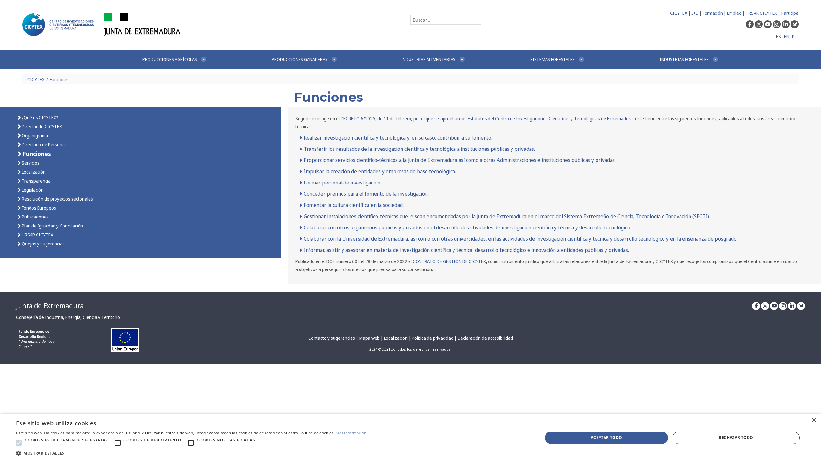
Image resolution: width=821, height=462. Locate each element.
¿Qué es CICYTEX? (39, 118)
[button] (19, 442)
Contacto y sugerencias (331, 338)
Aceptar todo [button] (606, 437)
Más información (351, 433)
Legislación (32, 190)
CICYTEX (678, 13)
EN (786, 36)
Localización (33, 172)
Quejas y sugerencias (43, 244)
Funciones (60, 79)
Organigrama (34, 136)
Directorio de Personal (43, 144)
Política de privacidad (432, 338)
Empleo (734, 13)
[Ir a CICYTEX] (59, 24)
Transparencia (36, 181)
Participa (790, 13)
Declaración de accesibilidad (485, 338)
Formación (713, 13)
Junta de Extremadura (50, 305)
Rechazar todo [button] (736, 437)
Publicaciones (35, 217)
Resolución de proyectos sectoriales (57, 199)
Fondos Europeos (38, 208)
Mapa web (369, 338)
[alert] (410, 438)
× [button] (813, 420)
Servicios (30, 163)
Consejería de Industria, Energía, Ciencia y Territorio (68, 317)
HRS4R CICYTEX (761, 13)
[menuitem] (200, 59)
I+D (694, 13)
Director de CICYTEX (41, 127)
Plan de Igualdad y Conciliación (52, 226)
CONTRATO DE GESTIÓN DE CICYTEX (449, 261)
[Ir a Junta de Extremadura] (142, 24)
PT (795, 36)
